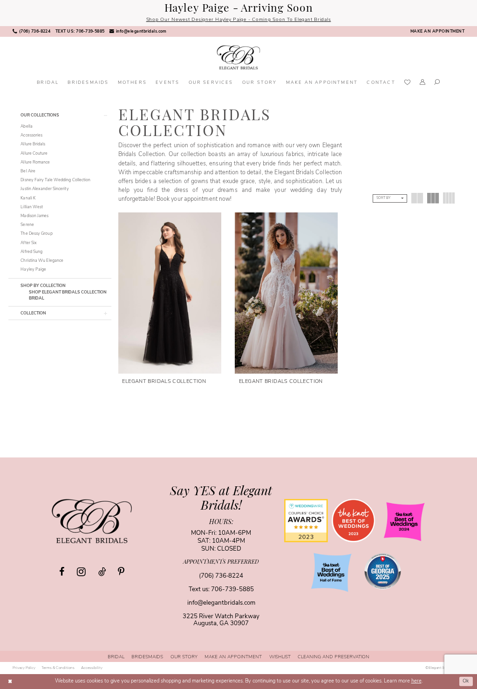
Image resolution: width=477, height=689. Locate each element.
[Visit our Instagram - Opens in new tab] (81, 571)
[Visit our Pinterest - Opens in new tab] (121, 572)
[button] (422, 83)
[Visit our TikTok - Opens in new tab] (102, 572)
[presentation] (169, 292)
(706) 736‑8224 (221, 576)
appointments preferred (221, 562)
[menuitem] (31, 31)
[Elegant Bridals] (92, 521)
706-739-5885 (232, 590)
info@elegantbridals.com (221, 603)
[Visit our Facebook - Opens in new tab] (61, 572)
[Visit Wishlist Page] (407, 83)
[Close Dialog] (9, 681)
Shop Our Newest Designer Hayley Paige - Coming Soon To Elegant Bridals (238, 19)
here (416, 681)
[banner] (238, 57)
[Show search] (437, 83)
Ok (466, 681)
